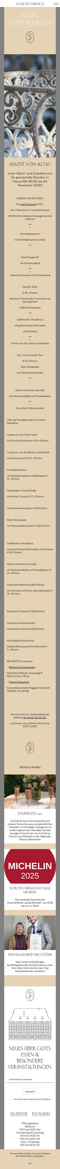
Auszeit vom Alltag (30, 164)
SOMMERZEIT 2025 (30, 813)
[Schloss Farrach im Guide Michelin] (30, 866)
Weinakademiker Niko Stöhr (30, 955)
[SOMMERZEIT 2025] (30, 791)
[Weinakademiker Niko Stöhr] (30, 932)
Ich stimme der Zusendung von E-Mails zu (32, 1098)
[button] (56, 3)
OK (30, 1163)
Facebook (18, 1114)
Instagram (41, 1114)
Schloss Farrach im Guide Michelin (30, 890)
